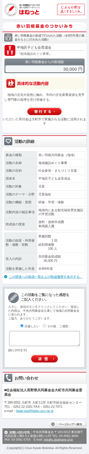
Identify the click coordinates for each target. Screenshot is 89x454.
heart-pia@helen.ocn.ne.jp (34, 411)
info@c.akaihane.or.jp (58, 439)
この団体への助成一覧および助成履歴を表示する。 (46, 277)
